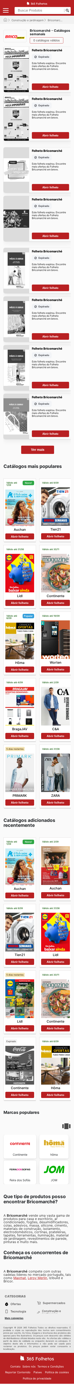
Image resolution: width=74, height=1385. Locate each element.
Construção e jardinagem (28, 20)
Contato (15, 1366)
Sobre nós (29, 1366)
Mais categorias (14, 1318)
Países (38, 1372)
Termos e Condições (50, 1366)
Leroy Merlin (37, 1278)
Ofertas (15, 1304)
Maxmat (19, 1278)
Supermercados (54, 1303)
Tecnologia (18, 1311)
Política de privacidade (37, 1378)
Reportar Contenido (17, 1372)
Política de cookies (57, 1372)
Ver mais (37, 449)
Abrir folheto (50, 86)
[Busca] (67, 10)
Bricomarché (56, 20)
